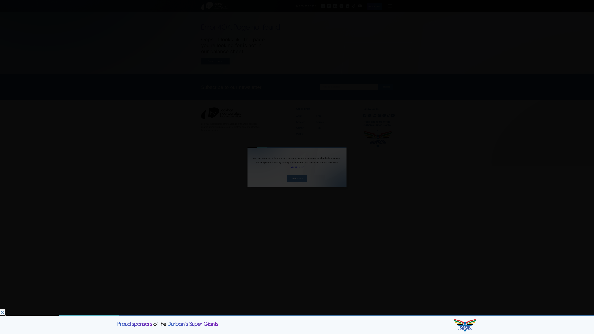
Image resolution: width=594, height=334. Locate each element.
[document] (297, 167)
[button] (2, 312)
